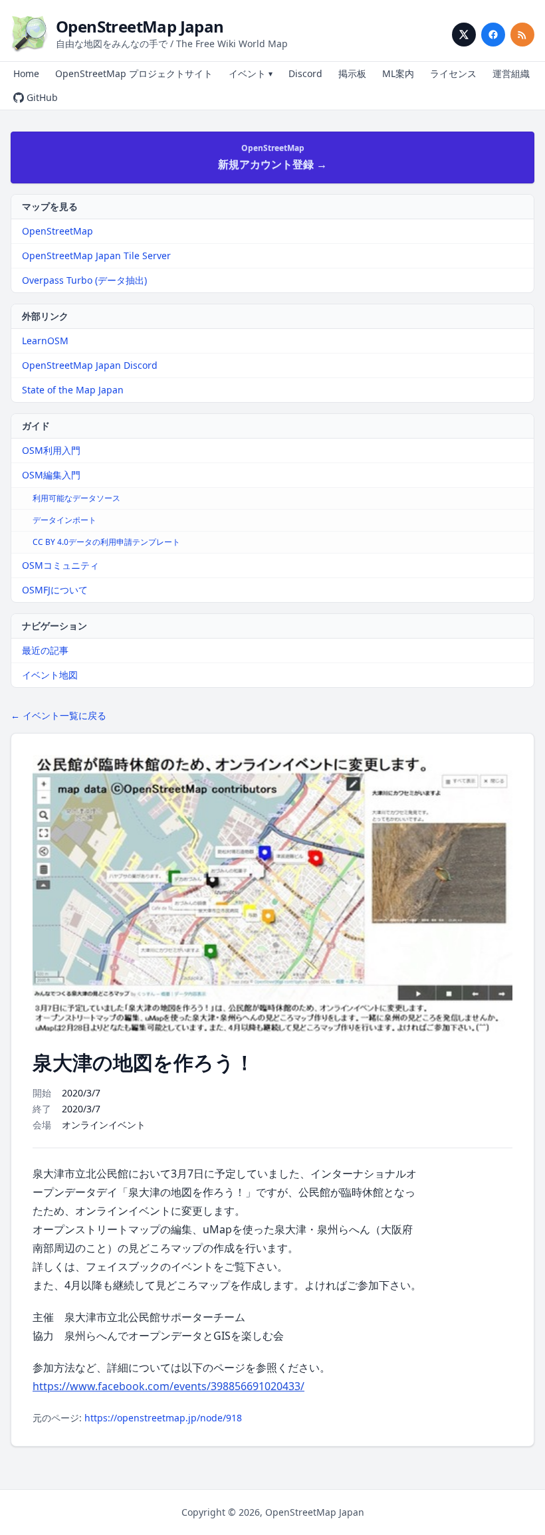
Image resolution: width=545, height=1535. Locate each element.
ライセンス (453, 73)
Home (26, 73)
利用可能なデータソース (76, 498)
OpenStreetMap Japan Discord (90, 365)
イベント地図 (50, 674)
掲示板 (352, 73)
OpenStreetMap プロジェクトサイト (134, 73)
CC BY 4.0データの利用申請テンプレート (106, 542)
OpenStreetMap (57, 231)
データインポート (64, 520)
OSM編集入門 (51, 474)
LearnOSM (45, 340)
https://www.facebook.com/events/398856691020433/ (168, 1386)
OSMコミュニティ (60, 565)
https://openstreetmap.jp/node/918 (163, 1417)
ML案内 (398, 73)
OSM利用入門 (51, 450)
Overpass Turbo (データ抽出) (84, 280)
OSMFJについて (55, 589)
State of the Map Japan (73, 389)
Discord (305, 73)
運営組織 (511, 73)
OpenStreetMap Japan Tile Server (96, 255)
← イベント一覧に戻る (58, 715)
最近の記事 (45, 650)
